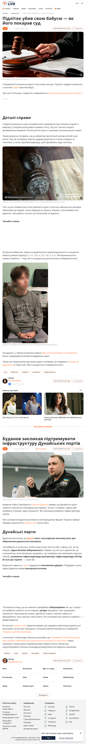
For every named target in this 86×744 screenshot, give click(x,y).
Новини (16, 8)
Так (48, 738)
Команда (27, 722)
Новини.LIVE (30, 522)
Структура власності (32, 719)
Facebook (52, 722)
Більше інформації (66, 738)
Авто (5, 668)
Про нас (27, 706)
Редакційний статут (11, 717)
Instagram (52, 718)
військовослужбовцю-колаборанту (59, 352)
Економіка (32, 8)
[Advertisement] (41, 105)
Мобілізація (68, 677)
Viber (50, 714)
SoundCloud (74, 718)
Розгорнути (43, 695)
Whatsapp (52, 725)
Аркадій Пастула (15, 662)
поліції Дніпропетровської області (65, 93)
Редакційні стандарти (7, 722)
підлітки (25, 372)
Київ (25, 677)
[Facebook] (9, 384)
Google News (74, 710)
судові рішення (49, 372)
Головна (5, 13)
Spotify (72, 714)
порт (16, 653)
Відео (59, 8)
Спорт (40, 8)
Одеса (45, 686)
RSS (70, 722)
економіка (35, 653)
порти (25, 565)
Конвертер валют (31, 729)
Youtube (51, 707)
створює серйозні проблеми (17, 631)
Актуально (27, 668)
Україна (7, 9)
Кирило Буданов (39, 504)
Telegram (51, 710)
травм (16, 87)
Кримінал (36, 372)
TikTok (71, 707)
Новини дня (15, 13)
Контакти (27, 713)
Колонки (49, 8)
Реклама (27, 716)
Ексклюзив (7, 677)
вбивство (14, 372)
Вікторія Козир (14, 380)
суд (5, 372)
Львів (45, 677)
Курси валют (29, 725)
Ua (77, 3)
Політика (67, 686)
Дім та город (48, 668)
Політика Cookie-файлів (9, 727)
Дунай (30, 538)
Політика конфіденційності (10, 713)
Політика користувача (8, 707)
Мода (5, 686)
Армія (23, 8)
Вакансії (27, 710)
